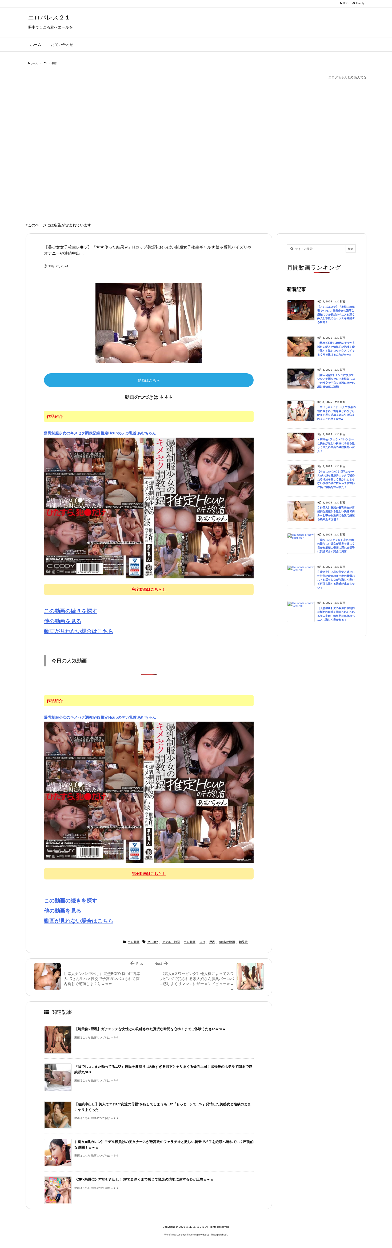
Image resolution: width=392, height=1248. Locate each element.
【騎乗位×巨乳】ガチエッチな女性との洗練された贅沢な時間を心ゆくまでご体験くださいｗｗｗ (150, 1029)
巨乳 (212, 942)
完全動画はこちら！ (149, 589)
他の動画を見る (62, 621)
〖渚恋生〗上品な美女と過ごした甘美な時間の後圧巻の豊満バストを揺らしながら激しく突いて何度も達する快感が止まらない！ (336, 579)
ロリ (202, 942)
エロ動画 (52, 63)
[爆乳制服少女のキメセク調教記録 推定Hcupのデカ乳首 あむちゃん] (149, 507)
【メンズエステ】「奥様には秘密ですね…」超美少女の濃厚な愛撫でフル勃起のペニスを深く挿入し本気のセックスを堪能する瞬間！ (336, 314)
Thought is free (218, 1234)
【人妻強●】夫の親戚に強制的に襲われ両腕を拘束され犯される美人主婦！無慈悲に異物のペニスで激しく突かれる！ (336, 614)
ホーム (34, 63)
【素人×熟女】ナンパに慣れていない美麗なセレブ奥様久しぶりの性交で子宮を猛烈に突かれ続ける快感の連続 (336, 381)
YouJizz (152, 942)
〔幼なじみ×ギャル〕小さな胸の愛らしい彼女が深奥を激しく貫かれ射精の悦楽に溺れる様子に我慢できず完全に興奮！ (336, 545)
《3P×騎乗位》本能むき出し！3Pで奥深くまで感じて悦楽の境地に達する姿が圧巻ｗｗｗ (144, 1179)
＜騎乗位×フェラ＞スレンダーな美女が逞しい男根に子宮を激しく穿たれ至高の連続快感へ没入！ (336, 445)
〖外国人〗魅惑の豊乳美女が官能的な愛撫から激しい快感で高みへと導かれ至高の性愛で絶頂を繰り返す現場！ (336, 513)
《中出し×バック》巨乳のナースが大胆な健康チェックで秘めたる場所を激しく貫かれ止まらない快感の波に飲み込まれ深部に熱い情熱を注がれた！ (336, 479)
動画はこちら (149, 380)
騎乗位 (243, 942)
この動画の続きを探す (70, 611)
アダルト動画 (171, 942)
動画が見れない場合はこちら (78, 631)
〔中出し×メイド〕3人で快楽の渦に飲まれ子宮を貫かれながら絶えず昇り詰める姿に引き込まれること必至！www (336, 413)
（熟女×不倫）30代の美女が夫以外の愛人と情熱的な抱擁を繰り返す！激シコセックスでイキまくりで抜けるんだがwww (336, 348)
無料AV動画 (227, 942)
